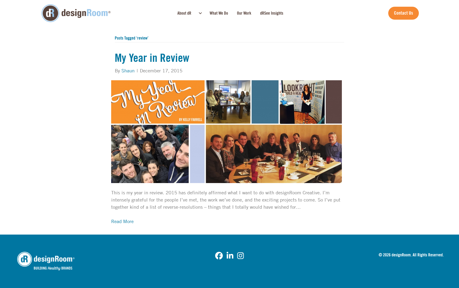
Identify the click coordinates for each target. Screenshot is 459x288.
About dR (184, 13)
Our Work (244, 13)
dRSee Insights (271, 13)
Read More (122, 221)
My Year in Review (152, 58)
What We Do (219, 13)
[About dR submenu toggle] (200, 13)
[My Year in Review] (226, 131)
